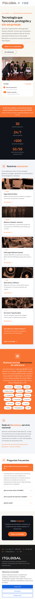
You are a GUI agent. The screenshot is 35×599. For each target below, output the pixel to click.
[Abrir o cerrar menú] (18, 3)
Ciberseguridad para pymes (13, 252)
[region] (17, 584)
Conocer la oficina (14, 446)
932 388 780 (28, 549)
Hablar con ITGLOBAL (10, 341)
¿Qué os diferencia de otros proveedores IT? (16, 467)
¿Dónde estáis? (8, 503)
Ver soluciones (9, 52)
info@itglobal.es (10, 551)
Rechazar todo (17, 595)
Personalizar (17, 591)
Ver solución (8, 202)
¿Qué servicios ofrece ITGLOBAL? (14, 490)
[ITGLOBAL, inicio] (9, 3)
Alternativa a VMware (11, 283)
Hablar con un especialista (13, 46)
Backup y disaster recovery (13, 222)
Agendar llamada (26, 3)
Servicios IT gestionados (12, 313)
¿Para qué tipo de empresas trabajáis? (15, 496)
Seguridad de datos (10, 194)
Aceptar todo (17, 586)
